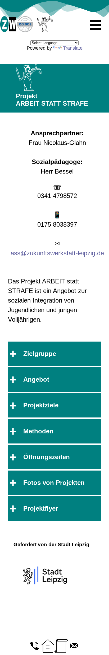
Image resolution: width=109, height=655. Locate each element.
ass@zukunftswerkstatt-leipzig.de (57, 253)
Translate (73, 48)
